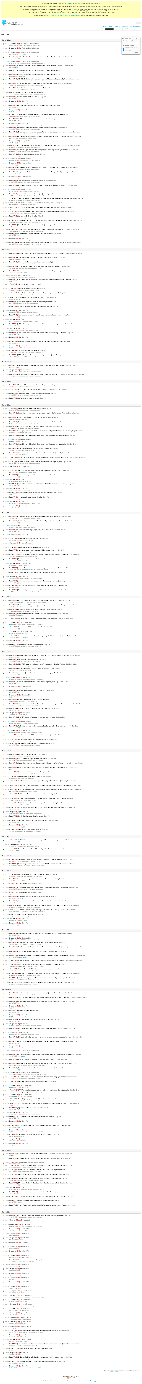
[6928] (18, 809)
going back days (128, 40)
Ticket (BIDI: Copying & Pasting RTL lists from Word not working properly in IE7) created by (43, 789)
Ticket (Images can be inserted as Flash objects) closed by (29, 194)
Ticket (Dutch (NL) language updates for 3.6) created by (31, 1099)
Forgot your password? (134, 26)
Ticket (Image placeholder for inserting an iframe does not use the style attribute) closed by (41, 172)
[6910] (21, 1136)
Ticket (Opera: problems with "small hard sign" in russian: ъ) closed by (39, 1068)
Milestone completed (17, 1220)
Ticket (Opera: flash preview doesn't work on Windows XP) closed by (38, 1154)
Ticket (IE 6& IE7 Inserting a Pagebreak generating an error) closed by (35, 717)
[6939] (18, 560)
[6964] (18, 98)
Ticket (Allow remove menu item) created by (25, 398)
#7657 (10, 1131)
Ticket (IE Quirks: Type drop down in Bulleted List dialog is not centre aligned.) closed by (39, 521)
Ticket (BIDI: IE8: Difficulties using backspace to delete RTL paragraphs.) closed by (43, 79)
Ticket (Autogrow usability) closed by (23, 1010)
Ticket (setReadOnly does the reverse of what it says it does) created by (32, 70)
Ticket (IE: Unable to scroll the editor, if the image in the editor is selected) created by (38, 1165)
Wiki (102, 28)
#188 (26, 637)
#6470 (13, 371)
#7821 (19, 1359)
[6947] (18, 463)
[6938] (18, 574)
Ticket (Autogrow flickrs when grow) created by (26, 829)
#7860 (10, 633)
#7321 (10, 624)
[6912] (18, 1118)
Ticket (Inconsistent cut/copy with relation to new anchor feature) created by (36, 879)
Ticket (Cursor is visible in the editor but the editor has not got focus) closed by (36, 1178)
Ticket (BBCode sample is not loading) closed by (27, 497)
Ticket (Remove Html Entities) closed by (24, 216)
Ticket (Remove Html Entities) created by (25, 288)
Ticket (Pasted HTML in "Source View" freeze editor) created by (30, 385)
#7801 (10, 312)
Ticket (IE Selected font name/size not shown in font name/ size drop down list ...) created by (42, 1344)
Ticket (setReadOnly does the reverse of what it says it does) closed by (39, 57)
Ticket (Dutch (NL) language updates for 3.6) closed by (30, 1081)
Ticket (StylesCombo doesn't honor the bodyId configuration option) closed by (37, 568)
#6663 (10, 240)
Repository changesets (130, 48)
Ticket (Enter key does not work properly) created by (28, 88)
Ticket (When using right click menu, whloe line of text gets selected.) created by (36, 1170)
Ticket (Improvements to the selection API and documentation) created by (37, 1330)
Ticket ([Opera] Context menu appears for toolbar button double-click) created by (42, 413)
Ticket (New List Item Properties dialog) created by (27, 816)
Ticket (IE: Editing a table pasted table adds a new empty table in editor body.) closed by (39, 1196)
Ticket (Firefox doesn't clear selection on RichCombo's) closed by (32, 1192)
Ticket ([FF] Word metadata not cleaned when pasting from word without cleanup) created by (42, 1090)
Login (104, 26)
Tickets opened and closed (130, 47)
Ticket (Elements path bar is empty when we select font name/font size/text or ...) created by (42, 145)
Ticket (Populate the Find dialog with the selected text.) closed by (32, 1134)
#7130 (10, 688)
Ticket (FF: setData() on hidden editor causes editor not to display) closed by (37, 673)
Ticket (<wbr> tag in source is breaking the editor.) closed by (32, 708)
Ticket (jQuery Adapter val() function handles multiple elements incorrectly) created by (38, 516)
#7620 (10, 1123)
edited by (24, 883)
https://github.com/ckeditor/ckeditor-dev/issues (65, 15)
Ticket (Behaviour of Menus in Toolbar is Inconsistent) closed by (31, 820)
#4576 (18, 850)
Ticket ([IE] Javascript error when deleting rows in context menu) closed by (35, 572)
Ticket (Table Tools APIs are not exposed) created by (30, 180)
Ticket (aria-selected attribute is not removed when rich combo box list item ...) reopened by (45, 955)
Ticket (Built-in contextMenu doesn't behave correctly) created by (32, 794)
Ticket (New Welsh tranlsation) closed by (26, 538)
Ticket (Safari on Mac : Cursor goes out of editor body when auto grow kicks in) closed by (41, 767)
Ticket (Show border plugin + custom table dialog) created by (30, 393)
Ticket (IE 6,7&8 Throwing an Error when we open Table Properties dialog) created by (40, 978)
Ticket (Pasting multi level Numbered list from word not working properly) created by (39, 982)
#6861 (21, 813)
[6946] (18, 476)
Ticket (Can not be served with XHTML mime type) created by (32, 874)
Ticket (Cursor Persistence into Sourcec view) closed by (36, 389)
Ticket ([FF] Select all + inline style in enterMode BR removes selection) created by (37, 1215)
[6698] (39, 1367)
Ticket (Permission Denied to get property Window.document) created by (36, 127)
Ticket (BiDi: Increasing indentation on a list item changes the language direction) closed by (40, 807)
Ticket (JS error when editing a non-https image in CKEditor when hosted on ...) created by (41, 887)
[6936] (18, 628)
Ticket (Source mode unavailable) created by (24, 1260)
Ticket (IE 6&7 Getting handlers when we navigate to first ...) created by (36, 803)
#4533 (26, 272)
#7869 (10, 565)
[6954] (18, 308)
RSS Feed (72, 1377)
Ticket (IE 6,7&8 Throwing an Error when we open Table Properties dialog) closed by (39, 840)
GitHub (70, 3)
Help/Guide (110, 26)
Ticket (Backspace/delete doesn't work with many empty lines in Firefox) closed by (42, 655)
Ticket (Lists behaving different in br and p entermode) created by (30, 743)
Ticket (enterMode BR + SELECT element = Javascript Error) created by (34, 735)
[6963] (18, 107)
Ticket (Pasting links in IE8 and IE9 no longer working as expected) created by (38, 266)
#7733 (10, 732)
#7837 (10, 723)
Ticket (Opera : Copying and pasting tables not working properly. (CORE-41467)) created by (42, 905)
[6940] (18, 540)
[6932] (18, 692)
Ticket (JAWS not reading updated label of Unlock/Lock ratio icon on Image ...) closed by (39, 324)
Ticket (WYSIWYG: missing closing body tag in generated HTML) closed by (40, 910)
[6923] (18, 935)
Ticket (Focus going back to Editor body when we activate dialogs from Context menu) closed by (41, 279)
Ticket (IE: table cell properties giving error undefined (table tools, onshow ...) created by (43, 242)
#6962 (10, 1074)
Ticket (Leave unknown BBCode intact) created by (28, 772)
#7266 (10, 339)
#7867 (10, 696)
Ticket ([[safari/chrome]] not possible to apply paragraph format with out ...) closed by (38, 585)
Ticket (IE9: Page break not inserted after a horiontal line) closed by (32, 105)
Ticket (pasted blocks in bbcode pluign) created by (27, 644)
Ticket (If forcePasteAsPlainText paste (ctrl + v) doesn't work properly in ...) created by (36, 114)
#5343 (25, 957)
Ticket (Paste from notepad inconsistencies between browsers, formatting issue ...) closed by (45, 997)
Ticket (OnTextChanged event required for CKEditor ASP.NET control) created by (39, 864)
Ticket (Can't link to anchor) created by (24, 284)
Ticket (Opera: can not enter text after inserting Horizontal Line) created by (37, 1174)
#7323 (10, 527)
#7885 (10, 103)
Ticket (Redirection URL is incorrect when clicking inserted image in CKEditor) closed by (40, 1063)
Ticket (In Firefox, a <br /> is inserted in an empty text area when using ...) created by (41, 1077)
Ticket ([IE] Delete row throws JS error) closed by (27, 1108)
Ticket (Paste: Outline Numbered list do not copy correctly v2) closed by (35, 951)
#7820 (15, 1367)
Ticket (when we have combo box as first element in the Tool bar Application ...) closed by (39, 484)
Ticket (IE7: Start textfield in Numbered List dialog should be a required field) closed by (40, 365)
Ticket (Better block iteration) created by (24, 914)
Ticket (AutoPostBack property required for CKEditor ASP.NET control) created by (39, 859)
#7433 (24, 454)
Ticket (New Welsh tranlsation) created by (25, 659)
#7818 (10, 1367)
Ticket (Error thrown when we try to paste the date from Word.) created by (36, 613)
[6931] (18, 710)
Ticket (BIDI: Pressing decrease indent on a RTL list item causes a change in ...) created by (43, 136)
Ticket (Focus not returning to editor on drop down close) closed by (32, 1019)
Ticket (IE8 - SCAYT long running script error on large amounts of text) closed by (42, 1103)
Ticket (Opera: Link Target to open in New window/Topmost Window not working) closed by (45, 457)
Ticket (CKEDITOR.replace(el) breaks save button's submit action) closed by (41, 664)
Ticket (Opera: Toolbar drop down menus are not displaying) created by (37, 470)
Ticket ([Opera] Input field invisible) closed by (31, 417)
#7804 (10, 714)
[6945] (18, 485)
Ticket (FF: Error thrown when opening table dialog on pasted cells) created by (39, 207)
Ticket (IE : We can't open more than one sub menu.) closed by (31, 119)
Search (136, 28)
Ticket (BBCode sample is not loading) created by (32, 668)
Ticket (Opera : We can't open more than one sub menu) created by (38, 422)
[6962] (18, 120)
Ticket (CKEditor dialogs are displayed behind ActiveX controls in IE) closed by (36, 590)
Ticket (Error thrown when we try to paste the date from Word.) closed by (33, 492)
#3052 (21, 490)
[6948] (18, 437)
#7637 (10, 111)
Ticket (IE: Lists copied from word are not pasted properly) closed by (33, 1116)
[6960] (18, 156)
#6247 (10, 1025)
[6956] (18, 235)
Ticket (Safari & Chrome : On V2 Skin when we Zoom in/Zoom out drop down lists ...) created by (43, 704)
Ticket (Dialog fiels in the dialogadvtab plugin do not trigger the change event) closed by (40, 435)
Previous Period (128, 32)
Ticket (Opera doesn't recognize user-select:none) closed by (35, 257)
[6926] (18, 841)
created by (24, 1162)
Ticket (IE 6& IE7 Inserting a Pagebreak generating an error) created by (36, 1059)
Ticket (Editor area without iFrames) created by (28, 776)
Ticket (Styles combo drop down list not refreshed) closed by (30, 475)
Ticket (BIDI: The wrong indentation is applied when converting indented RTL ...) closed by (39, 1125)
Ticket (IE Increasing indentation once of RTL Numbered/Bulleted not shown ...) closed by (39, 1001)
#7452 (29, 569)
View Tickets (128, 28)
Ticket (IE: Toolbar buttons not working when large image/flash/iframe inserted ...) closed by (45, 636)
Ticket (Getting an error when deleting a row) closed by (28, 1348)
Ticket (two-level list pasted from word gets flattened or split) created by (33, 609)
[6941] (18, 531)
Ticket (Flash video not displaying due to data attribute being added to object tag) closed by (41, 726)
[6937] (18, 620)
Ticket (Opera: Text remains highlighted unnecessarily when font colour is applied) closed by (40, 1028)
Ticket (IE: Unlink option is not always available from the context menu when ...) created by (43, 132)
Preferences (125, 26)
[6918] (18, 1043)
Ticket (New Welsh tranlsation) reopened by (27, 547)
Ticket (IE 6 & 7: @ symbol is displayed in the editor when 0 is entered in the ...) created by (43, 785)
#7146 (18, 582)
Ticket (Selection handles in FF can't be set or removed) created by (32, 969)
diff (25, 885)
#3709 (35, 391)
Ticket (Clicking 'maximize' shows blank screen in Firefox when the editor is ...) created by (39, 798)
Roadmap (118, 28)
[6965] (18, 58)
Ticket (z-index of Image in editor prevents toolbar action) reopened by (38, 83)
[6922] (18, 1003)
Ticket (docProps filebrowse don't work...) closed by (29, 690)
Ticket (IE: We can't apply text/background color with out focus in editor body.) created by (41, 167)
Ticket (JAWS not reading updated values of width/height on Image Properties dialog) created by (44, 198)
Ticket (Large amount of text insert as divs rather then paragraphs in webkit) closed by (38, 581)
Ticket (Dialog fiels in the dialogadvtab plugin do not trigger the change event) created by (40, 444)
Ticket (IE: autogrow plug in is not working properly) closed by (31, 896)
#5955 (10, 490)
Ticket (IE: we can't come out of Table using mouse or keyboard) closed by (35, 1361)
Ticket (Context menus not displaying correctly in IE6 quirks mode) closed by (35, 530)
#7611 (10, 1034)
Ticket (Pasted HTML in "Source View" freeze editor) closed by (30, 225)
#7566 (10, 813)
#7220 (10, 920)
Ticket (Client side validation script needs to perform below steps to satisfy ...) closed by (39, 333)
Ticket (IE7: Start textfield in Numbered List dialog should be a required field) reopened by (44, 374)
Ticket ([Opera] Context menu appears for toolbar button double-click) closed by (36, 271)
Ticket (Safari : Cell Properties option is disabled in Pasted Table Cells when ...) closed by (41, 1041)
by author (124, 42)
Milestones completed (129, 45)
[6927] (18, 822)
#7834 (10, 1087)
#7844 (10, 679)
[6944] (18, 499)
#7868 (10, 503)
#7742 (10, 321)
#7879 (10, 441)
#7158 (10, 178)
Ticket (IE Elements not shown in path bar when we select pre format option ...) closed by (41, 185)
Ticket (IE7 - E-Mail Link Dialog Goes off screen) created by (30, 758)
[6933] (18, 683)
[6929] (18, 727)
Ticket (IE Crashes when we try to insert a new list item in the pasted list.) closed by (37, 341)
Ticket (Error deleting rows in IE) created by (25, 350)
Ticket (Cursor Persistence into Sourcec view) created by (28, 408)
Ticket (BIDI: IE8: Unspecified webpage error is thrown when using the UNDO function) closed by (43, 1054)
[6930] (18, 719)
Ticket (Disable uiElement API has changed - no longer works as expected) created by (40, 605)
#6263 (10, 1047)
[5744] (19, 1034)
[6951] (15, 277)
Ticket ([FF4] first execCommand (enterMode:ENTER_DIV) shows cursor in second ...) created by (42, 229)
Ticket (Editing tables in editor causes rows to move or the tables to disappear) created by (43, 1037)
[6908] (18, 1184)
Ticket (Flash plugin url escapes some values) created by (31, 739)
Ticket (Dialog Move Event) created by (26, 754)
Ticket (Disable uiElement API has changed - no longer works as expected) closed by (38, 461)
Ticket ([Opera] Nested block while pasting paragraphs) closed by (32, 306)
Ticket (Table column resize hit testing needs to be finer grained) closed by (36, 682)
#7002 (23, 1056)
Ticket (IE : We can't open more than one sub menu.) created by (34, 426)
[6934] (18, 674)
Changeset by (22, 43)
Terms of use (85, 1381)
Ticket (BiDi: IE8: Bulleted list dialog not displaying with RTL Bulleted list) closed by (37, 600)
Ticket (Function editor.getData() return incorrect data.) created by (31, 302)
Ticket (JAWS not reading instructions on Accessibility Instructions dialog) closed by (43, 960)
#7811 (18, 299)
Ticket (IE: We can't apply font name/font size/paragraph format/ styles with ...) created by (41, 150)
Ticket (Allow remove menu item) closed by (25, 97)
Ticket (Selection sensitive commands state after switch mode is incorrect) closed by (43, 253)
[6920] (24, 125)
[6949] (19, 367)
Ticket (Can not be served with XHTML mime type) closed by (37, 849)
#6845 (16, 142)
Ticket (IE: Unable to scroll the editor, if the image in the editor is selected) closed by (37, 1158)
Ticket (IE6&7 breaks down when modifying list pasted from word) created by (35, 964)
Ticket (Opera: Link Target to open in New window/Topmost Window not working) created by (42, 554)
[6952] (18, 325)
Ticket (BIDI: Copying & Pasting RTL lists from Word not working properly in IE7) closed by (45, 947)
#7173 (21, 898)
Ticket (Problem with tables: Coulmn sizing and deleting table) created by (34, 550)
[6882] (17, 1198)
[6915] (18, 1083)
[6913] (10, 578)
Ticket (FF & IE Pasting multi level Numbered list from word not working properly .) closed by (40, 1205)
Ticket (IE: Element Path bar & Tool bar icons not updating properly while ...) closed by (38, 1357)
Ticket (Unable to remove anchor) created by (25, 92)
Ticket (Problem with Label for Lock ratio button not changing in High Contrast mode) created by (43, 220)
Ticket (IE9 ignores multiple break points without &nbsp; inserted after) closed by (42, 453)
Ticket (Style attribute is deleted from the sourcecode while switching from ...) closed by (44, 763)
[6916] (16, 1052)
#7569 (10, 330)
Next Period (136, 32)
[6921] (18, 1012)
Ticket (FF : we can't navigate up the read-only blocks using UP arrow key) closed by (38, 901)
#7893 (10, 160)
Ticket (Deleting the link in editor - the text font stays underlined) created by (33, 355)
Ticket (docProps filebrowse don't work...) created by (27, 699)
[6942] (18, 522)
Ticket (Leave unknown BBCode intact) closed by (29, 627)
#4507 (30, 666)
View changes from (126, 38)
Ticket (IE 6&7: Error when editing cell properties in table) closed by (32, 1200)
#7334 (10, 1007)
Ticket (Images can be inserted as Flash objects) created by (33, 203)
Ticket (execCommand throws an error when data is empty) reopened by (39, 993)
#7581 (10, 347)
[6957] (18, 187)
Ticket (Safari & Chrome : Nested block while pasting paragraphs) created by (38, 293)
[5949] (24, 441)
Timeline (109, 28)
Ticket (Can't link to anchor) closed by (25, 154)
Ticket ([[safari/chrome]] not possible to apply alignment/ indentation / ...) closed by (37, 315)
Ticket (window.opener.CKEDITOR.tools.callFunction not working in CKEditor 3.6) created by (39, 211)
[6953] (18, 316)
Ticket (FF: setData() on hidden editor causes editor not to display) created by (35, 942)
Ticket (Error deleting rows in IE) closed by (30, 297)
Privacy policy (94, 1381)
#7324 (10, 536)
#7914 (10, 63)
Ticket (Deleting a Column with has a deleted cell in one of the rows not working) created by (42, 973)
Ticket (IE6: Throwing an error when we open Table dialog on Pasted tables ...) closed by (41, 781)
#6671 (10, 481)
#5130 (18, 962)
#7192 (10, 191)
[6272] (20, 1030)
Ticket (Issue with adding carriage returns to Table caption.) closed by (33, 233)
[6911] (18, 1127)
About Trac (117, 26)
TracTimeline (114, 1370)
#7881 (10, 125)
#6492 (16, 164)
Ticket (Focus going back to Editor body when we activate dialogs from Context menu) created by (44, 431)
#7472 (22, 602)
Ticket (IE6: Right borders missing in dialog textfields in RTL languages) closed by (39, 618)
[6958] (18, 173)
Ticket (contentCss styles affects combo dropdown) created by (31, 448)
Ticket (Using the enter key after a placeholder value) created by (29, 262)
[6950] (18, 343)
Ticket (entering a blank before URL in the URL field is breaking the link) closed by (38, 933)
